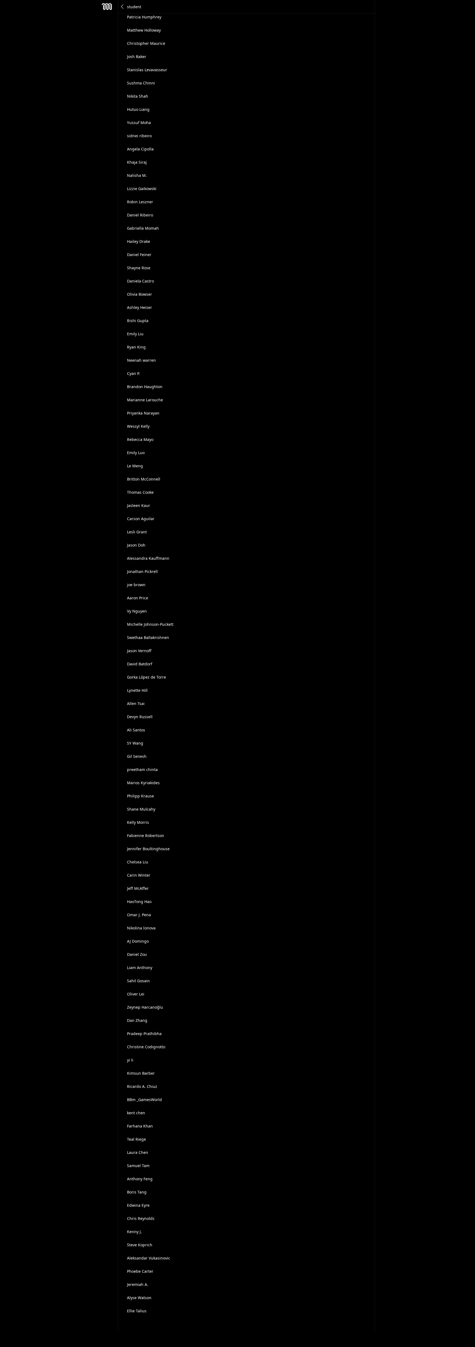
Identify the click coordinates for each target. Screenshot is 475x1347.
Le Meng (135, 465)
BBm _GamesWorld (144, 1099)
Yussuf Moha (139, 122)
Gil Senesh (137, 756)
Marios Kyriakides (143, 782)
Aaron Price (137, 597)
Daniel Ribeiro (140, 215)
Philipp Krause (140, 796)
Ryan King (136, 347)
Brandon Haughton (144, 386)
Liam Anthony (139, 967)
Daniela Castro (140, 281)
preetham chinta (142, 769)
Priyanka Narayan (143, 413)
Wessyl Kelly (138, 426)
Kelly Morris (138, 822)
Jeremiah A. (137, 1284)
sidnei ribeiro (139, 135)
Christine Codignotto (146, 1046)
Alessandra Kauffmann (148, 558)
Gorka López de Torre (146, 677)
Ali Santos (136, 730)
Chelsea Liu (137, 862)
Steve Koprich (139, 1244)
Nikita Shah (137, 96)
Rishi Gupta (137, 320)
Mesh (106, 6)
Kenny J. (134, 1231)
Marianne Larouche (145, 399)
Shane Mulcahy (141, 809)
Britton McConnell (143, 479)
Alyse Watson (139, 1297)
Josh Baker (136, 56)
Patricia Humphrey (144, 17)
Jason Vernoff (139, 650)
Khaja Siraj (137, 162)
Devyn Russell (140, 716)
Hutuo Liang (138, 109)
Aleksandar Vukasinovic (148, 1258)
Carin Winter (138, 875)
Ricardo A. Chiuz (142, 1086)
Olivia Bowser (139, 294)
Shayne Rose (138, 267)
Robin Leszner (140, 201)
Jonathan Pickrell (142, 571)
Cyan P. (133, 373)
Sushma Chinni (141, 83)
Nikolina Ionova (141, 928)
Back (122, 6)
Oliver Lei (135, 994)
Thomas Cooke (140, 492)
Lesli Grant (137, 531)
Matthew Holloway (144, 30)
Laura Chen (137, 1152)
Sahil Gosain (138, 980)
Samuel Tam (138, 1165)
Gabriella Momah (143, 228)
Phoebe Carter (140, 1271)
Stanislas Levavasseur (147, 69)
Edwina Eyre (138, 1205)
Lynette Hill (137, 690)
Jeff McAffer (138, 888)
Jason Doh (136, 545)
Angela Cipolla (140, 149)
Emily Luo (136, 452)
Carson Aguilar (140, 518)
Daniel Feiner (139, 254)
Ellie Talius (137, 1310)
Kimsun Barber (141, 1073)
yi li (130, 1060)
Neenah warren (141, 360)
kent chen (136, 1112)
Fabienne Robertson (145, 835)
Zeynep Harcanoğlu (145, 1007)
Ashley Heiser (139, 307)
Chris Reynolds (140, 1218)
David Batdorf (139, 663)
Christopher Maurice (146, 43)
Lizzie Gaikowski (141, 188)
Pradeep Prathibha (144, 1033)
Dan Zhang (137, 1020)
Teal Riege (136, 1139)
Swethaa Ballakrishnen (148, 637)
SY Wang (135, 743)
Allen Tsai (136, 703)
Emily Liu (135, 333)
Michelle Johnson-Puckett (150, 624)
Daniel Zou (137, 954)
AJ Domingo (138, 941)
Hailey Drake (138, 241)
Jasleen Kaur (138, 505)
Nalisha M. (137, 175)
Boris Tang (137, 1192)
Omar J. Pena (139, 914)
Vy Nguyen (137, 611)
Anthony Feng (140, 1178)
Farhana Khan (140, 1126)
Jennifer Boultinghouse (148, 848)
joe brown (136, 584)
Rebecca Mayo (140, 439)
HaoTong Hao (139, 901)
